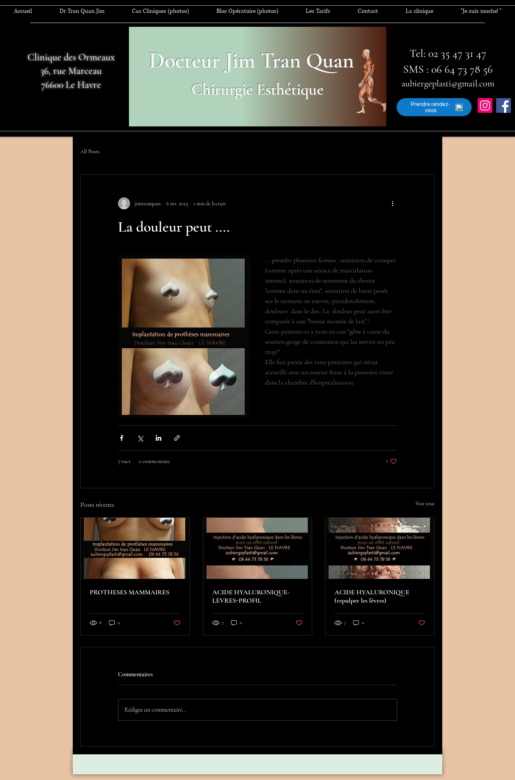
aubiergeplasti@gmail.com (448, 83)
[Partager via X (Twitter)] (140, 438)
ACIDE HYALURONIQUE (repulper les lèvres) (371, 596)
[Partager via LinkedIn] (158, 438)
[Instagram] (485, 105)
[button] (160, 11)
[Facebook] (503, 105)
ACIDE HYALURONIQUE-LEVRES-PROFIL (251, 596)
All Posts (90, 151)
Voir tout (425, 503)
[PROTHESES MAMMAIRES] (135, 548)
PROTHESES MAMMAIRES (129, 592)
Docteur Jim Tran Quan (251, 60)
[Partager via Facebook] (121, 438)
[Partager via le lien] (177, 438)
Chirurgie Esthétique (257, 89)
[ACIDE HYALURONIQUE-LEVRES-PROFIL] (257, 548)
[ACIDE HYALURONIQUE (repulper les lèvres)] (379, 548)
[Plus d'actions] (392, 203)
